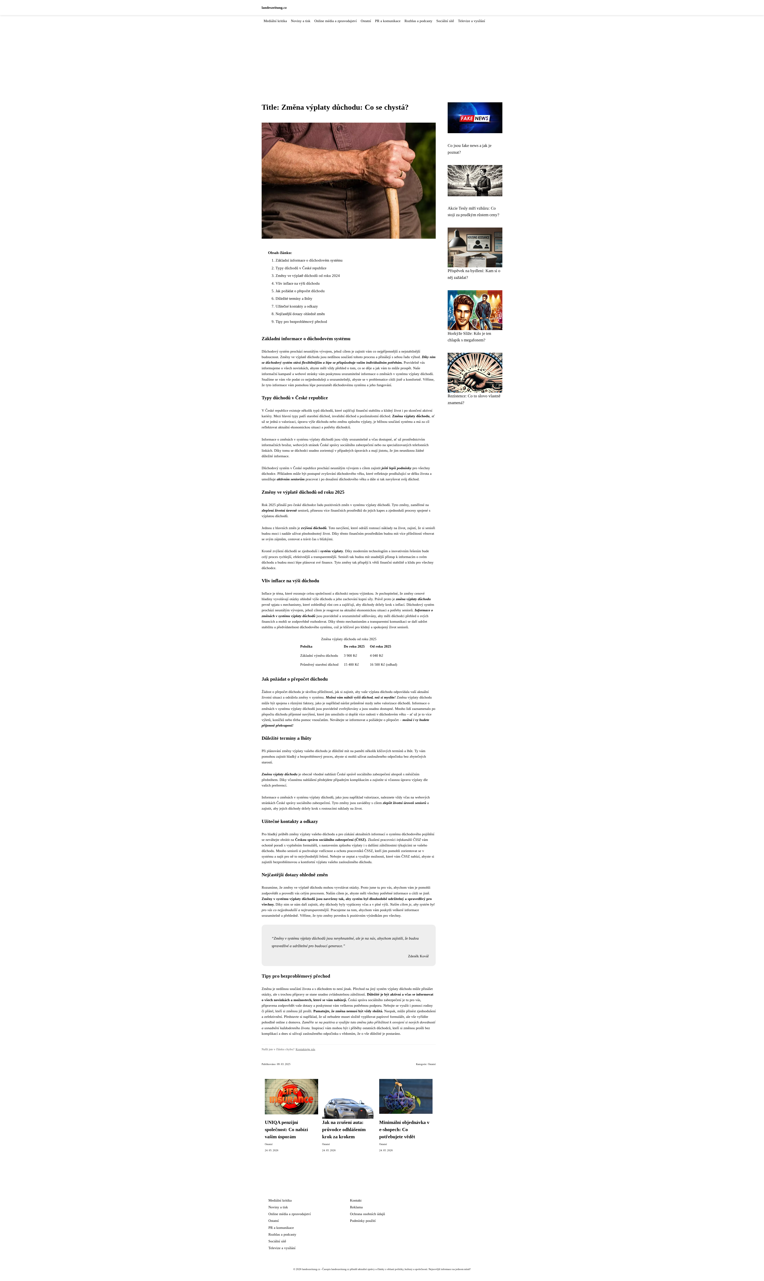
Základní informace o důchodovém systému (309, 260)
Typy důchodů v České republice (301, 268)
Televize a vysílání (471, 21)
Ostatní (366, 21)
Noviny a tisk (300, 21)
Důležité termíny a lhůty (294, 298)
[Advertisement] (382, 53)
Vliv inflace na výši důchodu (298, 283)
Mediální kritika (275, 21)
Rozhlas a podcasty (418, 21)
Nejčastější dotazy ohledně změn (300, 314)
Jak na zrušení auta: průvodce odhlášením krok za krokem (344, 1129)
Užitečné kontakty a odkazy (297, 306)
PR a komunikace (388, 21)
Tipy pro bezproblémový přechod (301, 322)
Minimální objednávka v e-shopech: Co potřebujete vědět (404, 1129)
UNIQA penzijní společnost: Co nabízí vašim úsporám (286, 1129)
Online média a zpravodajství (335, 21)
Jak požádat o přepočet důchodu (300, 291)
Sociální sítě (445, 21)
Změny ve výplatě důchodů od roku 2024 (308, 276)
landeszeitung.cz (274, 8)
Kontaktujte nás (305, 1049)
